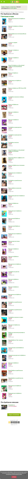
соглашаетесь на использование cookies (14, 474)
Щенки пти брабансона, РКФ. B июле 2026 (17, 88)
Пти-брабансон (11, 405)
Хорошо (14, 477)
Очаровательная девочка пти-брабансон (17, 355)
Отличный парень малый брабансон (16, 347)
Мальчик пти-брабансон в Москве (15, 26)
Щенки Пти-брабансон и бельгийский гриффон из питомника (16, 150)
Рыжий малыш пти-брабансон (14, 80)
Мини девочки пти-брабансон (14, 264)
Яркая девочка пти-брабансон (14, 385)
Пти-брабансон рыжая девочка (14, 127)
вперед (15, 422)
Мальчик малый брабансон (14, 226)
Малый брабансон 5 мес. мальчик (15, 340)
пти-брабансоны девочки (13, 271)
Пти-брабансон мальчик (13, 142)
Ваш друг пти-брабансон (13, 50)
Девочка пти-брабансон (13, 112)
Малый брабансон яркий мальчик (15, 370)
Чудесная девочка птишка (14, 241)
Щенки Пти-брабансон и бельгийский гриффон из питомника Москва (16, 66)
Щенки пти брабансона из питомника (16, 165)
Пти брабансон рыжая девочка (14, 135)
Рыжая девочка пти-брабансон (14, 211)
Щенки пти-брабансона (13, 104)
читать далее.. (13, 8)
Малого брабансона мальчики (14, 188)
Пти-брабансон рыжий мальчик (15, 180)
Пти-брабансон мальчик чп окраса (15, 317)
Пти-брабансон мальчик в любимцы (16, 97)
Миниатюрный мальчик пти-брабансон (16, 18)
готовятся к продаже (12, 42)
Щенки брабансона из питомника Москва (17, 33)
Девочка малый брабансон (14, 218)
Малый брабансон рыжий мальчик (15, 378)
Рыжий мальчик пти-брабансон (15, 173)
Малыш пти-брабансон (13, 73)
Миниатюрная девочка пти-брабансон (16, 195)
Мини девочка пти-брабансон (14, 294)
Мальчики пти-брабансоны (14, 325)
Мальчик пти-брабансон (13, 57)
